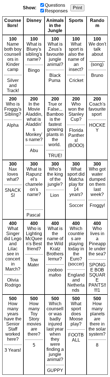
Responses (56, 10)
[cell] (12, 65)
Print (77, 7)
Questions (55, 5)
